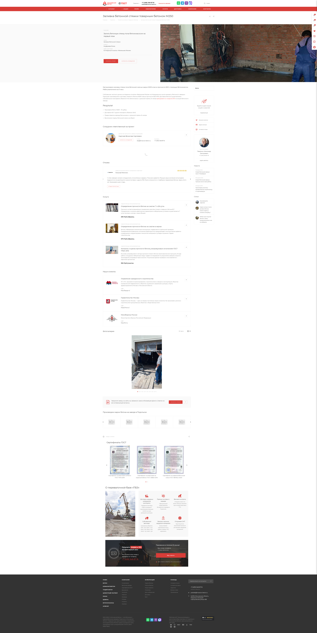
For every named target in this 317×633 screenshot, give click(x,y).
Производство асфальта (204, 201)
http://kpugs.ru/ (125, 290)
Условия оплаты (175, 583)
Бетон (105, 583)
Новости (197, 166)
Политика (147, 590)
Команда (124, 597)
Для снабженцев (149, 592)
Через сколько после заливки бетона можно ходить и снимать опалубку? (205, 209)
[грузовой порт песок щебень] (120, 514)
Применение (174, 592)
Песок (105, 596)
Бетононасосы (108, 603)
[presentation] (103, 179)
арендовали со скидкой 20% (166, 98)
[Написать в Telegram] (182, 3)
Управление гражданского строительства (137, 279)
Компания (126, 579)
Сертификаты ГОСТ (127, 587)
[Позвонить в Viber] (186, 3)
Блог (146, 597)
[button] (138, 391)
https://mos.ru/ (125, 307)
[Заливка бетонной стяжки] (147, 362)
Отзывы (124, 599)
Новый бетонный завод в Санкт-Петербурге (202, 172)
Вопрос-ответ (174, 590)
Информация (150, 579)
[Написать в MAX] (190, 3)
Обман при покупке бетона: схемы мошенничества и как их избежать (206, 219)
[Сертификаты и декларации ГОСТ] (123, 3)
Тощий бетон (108, 589)
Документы (125, 590)
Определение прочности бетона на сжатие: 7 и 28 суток (142, 206)
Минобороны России (129, 315)
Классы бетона (149, 585)
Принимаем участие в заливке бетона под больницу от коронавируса (203, 189)
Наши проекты (149, 587)
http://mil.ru (124, 323)
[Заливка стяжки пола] (238, 76)
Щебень (105, 599)
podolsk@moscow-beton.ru (149, 4)
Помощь (174, 579)
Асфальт (106, 606)
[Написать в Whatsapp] (178, 3)
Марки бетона (149, 583)
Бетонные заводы (127, 585)
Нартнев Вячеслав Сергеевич (130, 136)
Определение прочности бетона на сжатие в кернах (141, 226)
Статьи (196, 196)
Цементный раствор (110, 593)
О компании (125, 583)
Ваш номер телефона (164, 548)
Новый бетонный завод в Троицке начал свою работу (203, 180)
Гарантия (173, 587)
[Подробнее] (186, 134)
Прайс (105, 579)
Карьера (124, 604)
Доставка (147, 594)
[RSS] (209, 16)
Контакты (124, 592)
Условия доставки (176, 585)
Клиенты (124, 601)
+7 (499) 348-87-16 (148, 2)
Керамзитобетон (109, 586)
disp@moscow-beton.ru (144, 140)
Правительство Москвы (130, 298)
